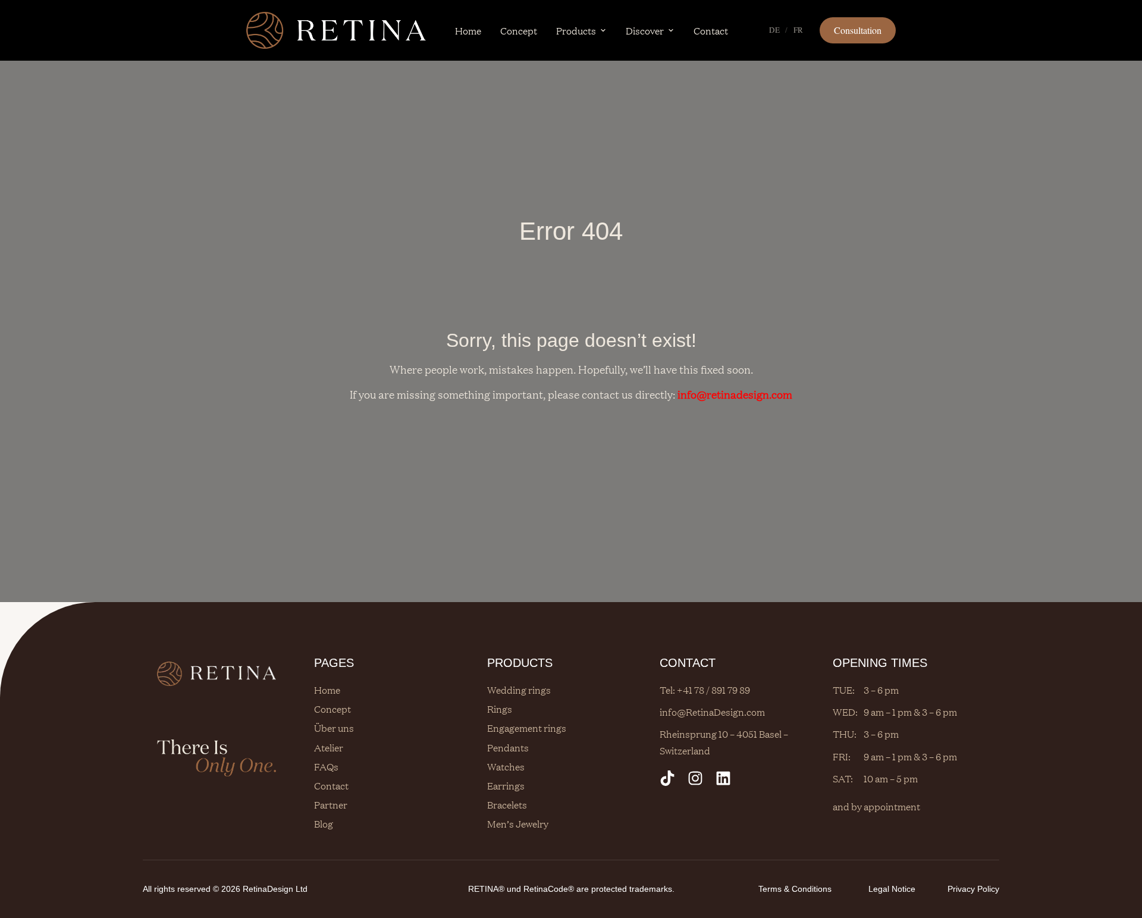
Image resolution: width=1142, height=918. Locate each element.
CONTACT (688, 662)
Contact (711, 30)
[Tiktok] (667, 778)
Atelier (328, 747)
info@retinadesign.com (734, 394)
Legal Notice (891, 889)
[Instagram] (695, 778)
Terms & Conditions (795, 889)
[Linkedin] (723, 778)
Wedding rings (519, 689)
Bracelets (507, 804)
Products (576, 30)
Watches (506, 766)
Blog (323, 823)
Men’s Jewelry (517, 823)
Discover (645, 30)
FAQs (326, 766)
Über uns (334, 727)
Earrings (506, 785)
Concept (518, 30)
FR (798, 29)
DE (774, 29)
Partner (330, 804)
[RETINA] (336, 30)
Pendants (508, 747)
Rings (499, 708)
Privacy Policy (973, 889)
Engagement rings (526, 727)
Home (468, 30)
